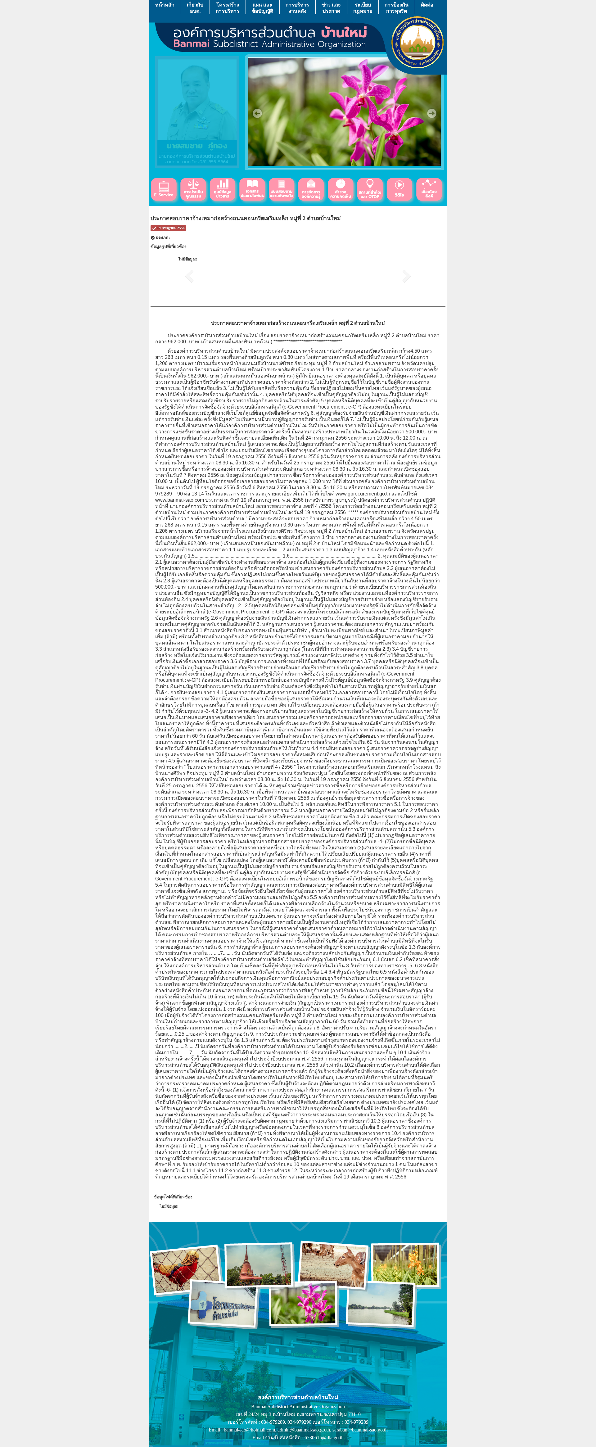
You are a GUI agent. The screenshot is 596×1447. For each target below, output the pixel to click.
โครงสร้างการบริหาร (227, 7)
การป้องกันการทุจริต (397, 7)
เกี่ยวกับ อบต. (195, 7)
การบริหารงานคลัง (297, 7)
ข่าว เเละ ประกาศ (331, 7)
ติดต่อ (427, 4)
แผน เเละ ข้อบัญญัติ (262, 7)
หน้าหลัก (164, 4)
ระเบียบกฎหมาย (362, 7)
